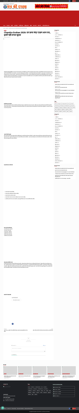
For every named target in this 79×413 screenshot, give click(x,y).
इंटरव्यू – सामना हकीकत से (58, 42)
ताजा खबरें (74, 107)
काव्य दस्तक (35, 25)
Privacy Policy (14, 408)
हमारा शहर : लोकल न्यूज (58, 76)
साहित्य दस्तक (64, 111)
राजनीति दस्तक (21, 25)
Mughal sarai (57, 105)
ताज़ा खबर (8, 25)
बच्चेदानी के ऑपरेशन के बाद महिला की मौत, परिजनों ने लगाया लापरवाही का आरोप (64, 84)
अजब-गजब (56, 36)
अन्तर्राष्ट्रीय (16, 25)
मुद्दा (55, 53)
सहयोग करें (39, 25)
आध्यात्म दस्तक (57, 40)
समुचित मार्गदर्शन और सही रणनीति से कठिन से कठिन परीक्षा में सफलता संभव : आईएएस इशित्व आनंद (64, 97)
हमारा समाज (56, 78)
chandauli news (64, 103)
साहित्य (31, 25)
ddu (68, 103)
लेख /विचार (71, 109)
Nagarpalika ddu (67, 105)
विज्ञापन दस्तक (57, 60)
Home (4, 25)
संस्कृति (56, 149)
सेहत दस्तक (56, 73)
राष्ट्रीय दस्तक (67, 109)
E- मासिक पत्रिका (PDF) (45, 25)
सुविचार (67, 111)
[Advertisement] (39, 17)
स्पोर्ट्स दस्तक (71, 111)
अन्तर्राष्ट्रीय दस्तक (57, 38)
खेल (71, 107)
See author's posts (16, 299)
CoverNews (43, 411)
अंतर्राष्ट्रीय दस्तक (56, 107)
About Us (4, 408)
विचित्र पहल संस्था (56, 111)
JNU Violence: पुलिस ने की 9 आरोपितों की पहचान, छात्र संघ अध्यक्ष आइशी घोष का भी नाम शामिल (16, 330)
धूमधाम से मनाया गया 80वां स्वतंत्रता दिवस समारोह (61, 87)
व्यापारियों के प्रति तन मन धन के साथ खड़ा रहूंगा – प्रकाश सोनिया (62, 178)
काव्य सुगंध (69, 107)
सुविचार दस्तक (57, 71)
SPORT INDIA (72, 105)
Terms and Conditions (20, 408)
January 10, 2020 (7, 37)
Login (44, 345)
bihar (55, 103)
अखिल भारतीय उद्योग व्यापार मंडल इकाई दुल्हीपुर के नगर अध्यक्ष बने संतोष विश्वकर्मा (64, 90)
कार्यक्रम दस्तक (65, 107)
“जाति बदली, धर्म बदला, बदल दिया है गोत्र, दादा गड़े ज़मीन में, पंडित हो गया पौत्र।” (64, 93)
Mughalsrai (61, 105)
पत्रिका (55, 109)
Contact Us (9, 408)
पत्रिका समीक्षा (56, 51)
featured (72, 103)
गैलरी (55, 47)
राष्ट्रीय (12, 25)
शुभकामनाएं (56, 64)
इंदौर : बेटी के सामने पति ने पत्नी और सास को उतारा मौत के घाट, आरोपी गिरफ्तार (43, 330)
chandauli (59, 103)
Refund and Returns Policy (29, 408)
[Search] (75, 25)
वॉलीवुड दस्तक (26, 25)
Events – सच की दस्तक (58, 34)
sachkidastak (15, 297)
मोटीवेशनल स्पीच (59, 109)
